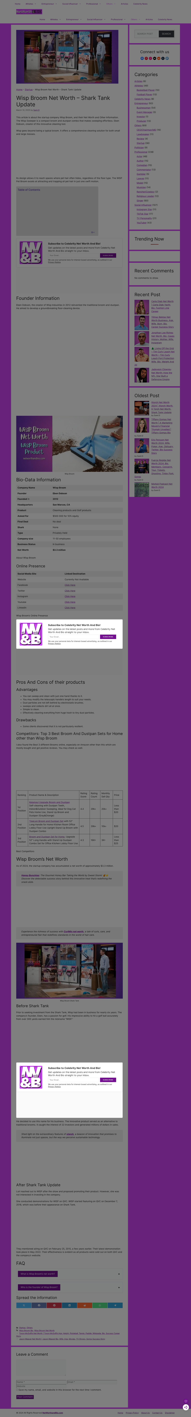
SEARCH (166, 34)
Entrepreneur (48, 4)
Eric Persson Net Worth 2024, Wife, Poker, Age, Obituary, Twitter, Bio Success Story (162, 446)
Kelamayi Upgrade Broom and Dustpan (49, 802)
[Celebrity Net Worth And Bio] (29, 12)
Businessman (144, 107)
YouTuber (142, 222)
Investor (141, 116)
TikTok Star (142, 214)
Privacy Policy (132, 1413)
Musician (141, 187)
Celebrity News (140, 4)
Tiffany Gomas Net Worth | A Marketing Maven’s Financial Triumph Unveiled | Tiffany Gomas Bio (161, 426)
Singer (140, 200)
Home (17, 4)
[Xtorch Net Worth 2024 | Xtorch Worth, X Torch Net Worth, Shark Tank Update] (141, 409)
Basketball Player (146, 90)
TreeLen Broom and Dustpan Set (46, 821)
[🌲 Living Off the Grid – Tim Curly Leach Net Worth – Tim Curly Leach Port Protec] (141, 355)
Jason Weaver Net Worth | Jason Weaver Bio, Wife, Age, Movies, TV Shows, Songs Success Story (62, 1339)
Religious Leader (145, 196)
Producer (141, 121)
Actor (139, 156)
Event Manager (144, 112)
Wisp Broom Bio (26, 1330)
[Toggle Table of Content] (93, 232)
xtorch (70, 1134)
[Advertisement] (69, 157)
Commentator (144, 169)
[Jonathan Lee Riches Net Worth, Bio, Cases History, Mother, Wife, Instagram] (141, 339)
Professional (92, 4)
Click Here (70, 585)
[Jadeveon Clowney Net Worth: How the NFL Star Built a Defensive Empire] (141, 376)
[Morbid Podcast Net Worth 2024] (141, 490)
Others (109, 4)
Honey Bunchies (30, 875)
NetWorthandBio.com (52, 1413)
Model (140, 183)
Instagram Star (144, 209)
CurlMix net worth (74, 931)
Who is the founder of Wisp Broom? (39, 1287)
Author (140, 161)
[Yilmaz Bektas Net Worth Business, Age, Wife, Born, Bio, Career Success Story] (141, 323)
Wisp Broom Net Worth (44, 1330)
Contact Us (157, 1413)
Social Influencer (70, 4)
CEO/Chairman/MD (146, 130)
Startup (29, 89)
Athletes (29, 4)
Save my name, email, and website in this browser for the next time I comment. (60, 1390)
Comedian (142, 165)
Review (140, 138)
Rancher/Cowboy (145, 191)
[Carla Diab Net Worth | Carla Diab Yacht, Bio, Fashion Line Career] (141, 308)
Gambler (141, 174)
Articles (124, 4)
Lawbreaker (143, 134)
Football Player (144, 94)
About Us (145, 1413)
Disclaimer (170, 1413)
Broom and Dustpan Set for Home (47, 836)
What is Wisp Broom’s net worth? (38, 1274)
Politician (139, 147)
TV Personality (144, 218)
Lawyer (140, 178)
